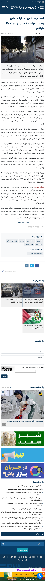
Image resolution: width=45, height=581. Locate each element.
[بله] (26, 557)
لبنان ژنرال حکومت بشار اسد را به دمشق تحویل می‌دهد (25, 489)
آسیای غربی (20, 222)
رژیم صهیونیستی (12, 241)
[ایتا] (18, 557)
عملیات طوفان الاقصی (35, 253)
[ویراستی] (11, 557)
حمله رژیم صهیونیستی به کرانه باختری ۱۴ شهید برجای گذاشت (34, 300)
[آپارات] (29, 557)
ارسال (4, 376)
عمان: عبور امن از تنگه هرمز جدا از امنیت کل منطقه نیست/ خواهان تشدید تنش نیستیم (21, 513)
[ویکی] (22, 560)
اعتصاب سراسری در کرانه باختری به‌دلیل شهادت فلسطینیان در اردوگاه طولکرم (24, 23)
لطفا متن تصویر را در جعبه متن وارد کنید (31, 367)
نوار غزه (22, 241)
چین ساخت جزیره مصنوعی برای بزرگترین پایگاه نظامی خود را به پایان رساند (22, 518)
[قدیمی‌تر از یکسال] (33, 290)
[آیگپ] (22, 557)
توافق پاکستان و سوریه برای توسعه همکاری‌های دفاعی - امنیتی (22, 523)
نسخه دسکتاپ (22, 550)
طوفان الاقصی (29, 244)
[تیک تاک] (4, 557)
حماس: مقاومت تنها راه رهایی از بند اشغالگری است (33, 326)
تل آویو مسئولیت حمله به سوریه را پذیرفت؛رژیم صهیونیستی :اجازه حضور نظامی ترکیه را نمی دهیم (21, 527)
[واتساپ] (18, 560)
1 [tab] (10, 387)
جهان (27, 222)
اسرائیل (39, 241)
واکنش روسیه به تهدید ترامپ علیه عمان (30, 486)
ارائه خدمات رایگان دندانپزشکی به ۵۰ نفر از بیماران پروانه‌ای (25, 421)
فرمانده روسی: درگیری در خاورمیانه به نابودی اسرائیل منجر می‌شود (24, 493)
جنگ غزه (39, 244)
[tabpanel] (22, 408)
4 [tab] (3, 387)
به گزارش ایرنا (39, 187)
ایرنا (25, 7)
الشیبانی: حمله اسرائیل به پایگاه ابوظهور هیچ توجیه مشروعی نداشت (23, 504)
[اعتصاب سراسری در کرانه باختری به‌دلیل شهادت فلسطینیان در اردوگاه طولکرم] (22, 49)
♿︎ (40, 575)
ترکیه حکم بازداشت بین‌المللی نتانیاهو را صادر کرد (27, 509)
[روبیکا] (33, 557)
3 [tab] (5, 387)
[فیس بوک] (7, 557)
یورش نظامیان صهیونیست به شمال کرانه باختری (13, 300)
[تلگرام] (40, 557)
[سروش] (15, 557)
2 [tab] (8, 387)
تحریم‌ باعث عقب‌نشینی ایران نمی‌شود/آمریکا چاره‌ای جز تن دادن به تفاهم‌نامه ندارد (22, 499)
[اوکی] (26, 560)
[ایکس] (37, 557)
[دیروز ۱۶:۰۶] (22, 404)
